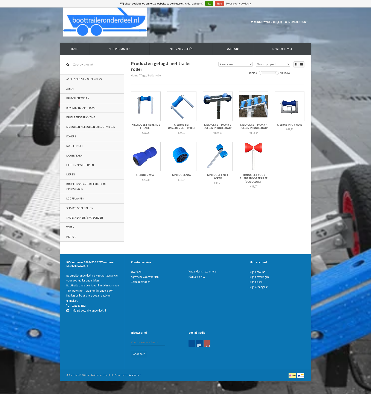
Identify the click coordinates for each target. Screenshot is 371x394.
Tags (143, 75)
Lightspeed (134, 375)
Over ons (233, 49)
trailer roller (154, 75)
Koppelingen (74, 146)
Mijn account (298, 22)
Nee (219, 3)
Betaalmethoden (140, 282)
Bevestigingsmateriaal (81, 108)
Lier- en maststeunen (80, 165)
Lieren (70, 174)
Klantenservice (282, 49)
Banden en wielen (77, 98)
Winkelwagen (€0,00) (268, 22)
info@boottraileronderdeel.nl (89, 310)
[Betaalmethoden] (293, 375)
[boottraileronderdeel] (136, 22)
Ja (209, 3)
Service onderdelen (79, 208)
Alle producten (119, 49)
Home (74, 49)
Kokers (71, 136)
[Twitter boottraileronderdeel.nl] (199, 343)
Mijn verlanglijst (259, 287)
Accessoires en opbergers (84, 79)
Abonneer (138, 354)
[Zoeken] (68, 65)
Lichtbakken (74, 155)
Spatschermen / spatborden (84, 217)
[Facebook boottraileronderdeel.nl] (192, 343)
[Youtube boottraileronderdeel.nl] (207, 343)
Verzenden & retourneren (203, 271)
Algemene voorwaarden (145, 277)
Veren (70, 227)
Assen (70, 89)
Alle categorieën (181, 49)
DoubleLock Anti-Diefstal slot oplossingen (86, 186)
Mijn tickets (256, 282)
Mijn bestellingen (259, 277)
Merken (71, 237)
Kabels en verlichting (80, 117)
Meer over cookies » (238, 3)
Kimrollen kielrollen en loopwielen (90, 127)
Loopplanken (75, 198)
